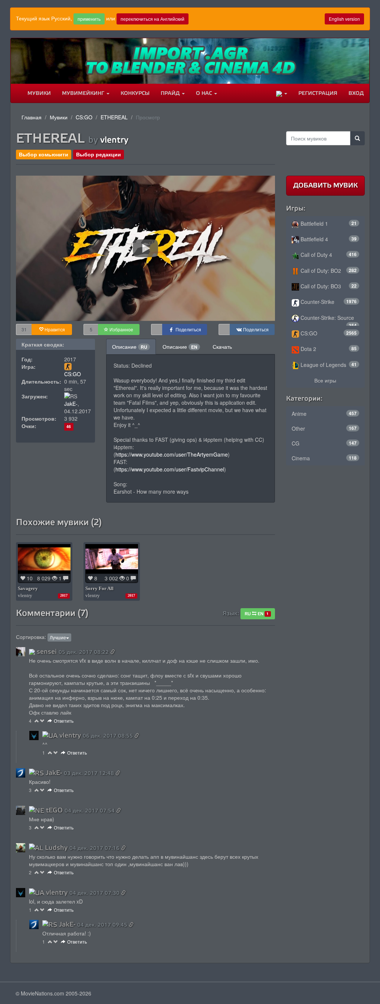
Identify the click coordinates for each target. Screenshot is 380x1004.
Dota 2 (328, 348)
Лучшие (58, 637)
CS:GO (84, 117)
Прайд (171, 93)
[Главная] (16, 93)
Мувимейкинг (84, 93)
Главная (32, 117)
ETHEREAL (114, 117)
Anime (324, 413)
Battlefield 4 (328, 239)
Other (324, 428)
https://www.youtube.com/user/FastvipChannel (169, 469)
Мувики (39, 93)
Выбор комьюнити (43, 154)
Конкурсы (135, 93)
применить (89, 19)
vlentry (114, 140)
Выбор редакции (98, 154)
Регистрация (317, 93)
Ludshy (56, 847)
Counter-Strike (328, 301)
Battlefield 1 (328, 223)
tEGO (54, 810)
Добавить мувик (325, 185)
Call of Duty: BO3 (328, 286)
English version (344, 19)
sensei (47, 651)
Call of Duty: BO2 (328, 270)
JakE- (71, 403)
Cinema (324, 458)
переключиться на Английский (152, 19)
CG (324, 443)
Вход (356, 93)
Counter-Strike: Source (328, 320)
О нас (204, 93)
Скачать (222, 346)
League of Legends (328, 364)
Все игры (325, 380)
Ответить (63, 721)
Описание (129, 346)
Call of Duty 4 (328, 254)
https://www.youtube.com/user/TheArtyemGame (171, 454)
